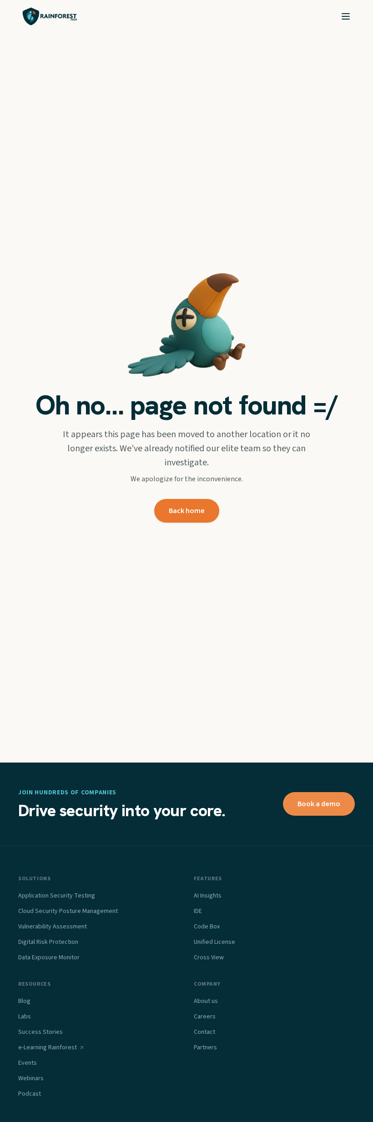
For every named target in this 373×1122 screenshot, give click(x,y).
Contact (204, 1032)
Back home (187, 511)
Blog (24, 1001)
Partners (205, 1047)
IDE (198, 911)
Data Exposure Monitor (49, 957)
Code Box (207, 926)
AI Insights (208, 895)
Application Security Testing (56, 895)
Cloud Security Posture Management (68, 911)
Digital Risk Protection (48, 942)
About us (206, 1001)
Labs (24, 1016)
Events (27, 1062)
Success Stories (40, 1032)
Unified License (214, 942)
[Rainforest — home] (49, 16)
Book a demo (318, 804)
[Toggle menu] (346, 16)
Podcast (29, 1093)
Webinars (31, 1078)
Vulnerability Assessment (52, 926)
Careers (205, 1016)
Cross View (209, 957)
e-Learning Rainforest (47, 1047)
